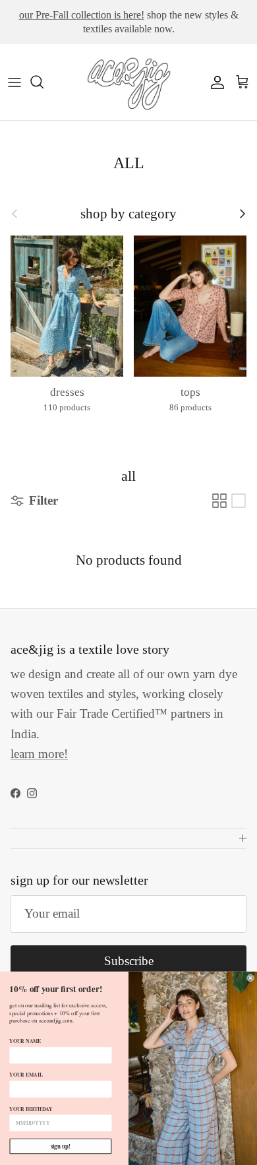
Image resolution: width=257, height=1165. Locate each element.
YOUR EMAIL (25, 1075)
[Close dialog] (250, 978)
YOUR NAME (25, 1041)
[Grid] (219, 501)
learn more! (39, 754)
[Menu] (14, 81)
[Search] (43, 81)
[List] (238, 501)
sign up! (61, 1146)
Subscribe (129, 961)
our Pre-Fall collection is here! (81, 14)
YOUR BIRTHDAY (30, 1109)
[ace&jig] (128, 82)
